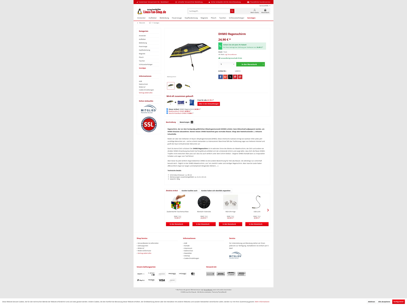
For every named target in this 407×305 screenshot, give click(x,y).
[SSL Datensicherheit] (149, 124)
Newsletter (188, 253)
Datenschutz (143, 84)
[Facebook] (220, 77)
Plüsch (141, 57)
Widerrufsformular (144, 251)
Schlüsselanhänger (146, 64)
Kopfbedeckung (144, 50)
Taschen (142, 61)
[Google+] (225, 77)
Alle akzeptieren (384, 302)
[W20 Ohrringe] (230, 202)
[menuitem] (264, 5)
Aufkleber (142, 39)
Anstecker (142, 36)
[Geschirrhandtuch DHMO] (191, 102)
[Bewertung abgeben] (242, 36)
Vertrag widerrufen (146, 93)
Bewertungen (186, 122)
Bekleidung (143, 43)
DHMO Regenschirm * (185, 109)
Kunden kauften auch (189, 191)
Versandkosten (208, 290)
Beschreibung (171, 122)
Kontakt (187, 246)
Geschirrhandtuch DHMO (178, 113)
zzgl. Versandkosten (231, 54)
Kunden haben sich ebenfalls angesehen (215, 191)
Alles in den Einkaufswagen (209, 104)
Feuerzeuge (143, 46)
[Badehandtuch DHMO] (181, 102)
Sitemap (187, 256)
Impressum (188, 248)
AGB (140, 81)
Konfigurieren (399, 302)
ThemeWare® (222, 292)
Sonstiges (142, 68)
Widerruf (142, 87)
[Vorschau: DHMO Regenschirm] (170, 86)
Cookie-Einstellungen (146, 90)
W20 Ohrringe (231, 212)
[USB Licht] (257, 202)
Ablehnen (371, 302)
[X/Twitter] (230, 77)
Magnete (142, 54)
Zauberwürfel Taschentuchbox (177, 212)
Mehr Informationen (262, 302)
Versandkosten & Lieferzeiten (148, 243)
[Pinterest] (235, 77)
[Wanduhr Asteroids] (204, 202)
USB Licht (257, 212)
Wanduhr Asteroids (204, 212)
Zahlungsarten (143, 246)
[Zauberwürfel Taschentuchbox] (177, 202)
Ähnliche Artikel (172, 191)
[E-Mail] (240, 77)
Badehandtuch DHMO (176, 111)
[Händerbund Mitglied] (149, 109)
